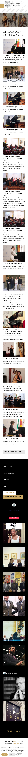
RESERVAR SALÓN (13, 497)
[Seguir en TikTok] (20, 731)
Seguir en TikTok (14, 517)
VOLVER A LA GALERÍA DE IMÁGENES (12, 452)
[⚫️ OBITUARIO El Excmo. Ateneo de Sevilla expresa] (14, 688)
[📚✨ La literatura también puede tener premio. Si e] (14, 712)
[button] (2, 6)
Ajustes (19, 754)
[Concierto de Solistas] (14, 356)
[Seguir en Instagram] (11, 731)
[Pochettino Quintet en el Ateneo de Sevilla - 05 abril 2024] (14, 154)
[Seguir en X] (8, 731)
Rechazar (12, 754)
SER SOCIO (9, 493)
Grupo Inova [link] (16, 743)
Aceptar (4, 754)
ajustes (21, 751)
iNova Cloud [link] (16, 741)
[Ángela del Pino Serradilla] (14, 261)
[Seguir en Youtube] (17, 731)
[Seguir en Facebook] (14, 731)
